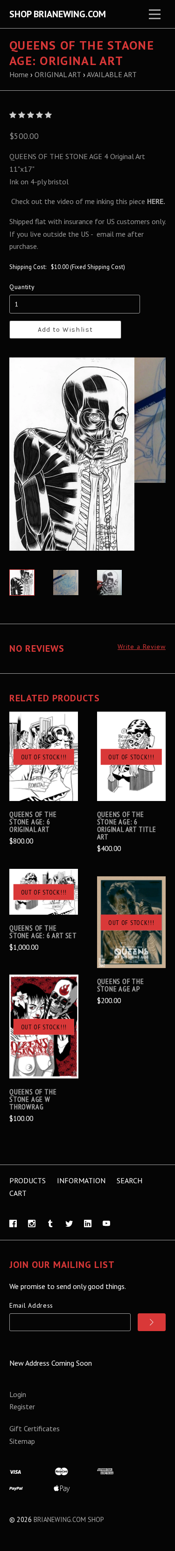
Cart (18, 1193)
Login (17, 1394)
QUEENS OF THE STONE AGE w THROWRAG (32, 1099)
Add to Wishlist (65, 330)
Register (22, 1406)
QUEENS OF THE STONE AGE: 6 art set (43, 931)
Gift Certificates (34, 1428)
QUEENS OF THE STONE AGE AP (120, 984)
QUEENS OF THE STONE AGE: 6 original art (32, 821)
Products (27, 1180)
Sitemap (22, 1441)
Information (81, 1180)
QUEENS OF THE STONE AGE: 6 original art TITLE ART (126, 825)
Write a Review (142, 647)
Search (129, 1180)
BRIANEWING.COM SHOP (69, 1519)
